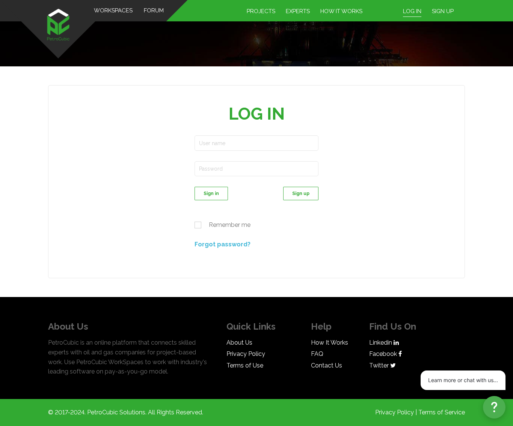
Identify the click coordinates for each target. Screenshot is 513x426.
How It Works (329, 342)
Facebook (383, 353)
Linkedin (381, 342)
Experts (298, 11)
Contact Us (326, 365)
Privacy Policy (245, 353)
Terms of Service (441, 412)
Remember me (229, 225)
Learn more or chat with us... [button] (463, 380)
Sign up (443, 11)
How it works (341, 11)
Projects (261, 11)
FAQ (317, 353)
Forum (154, 10)
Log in (412, 11)
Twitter (379, 365)
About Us (239, 342)
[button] (494, 407)
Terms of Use (244, 365)
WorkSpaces (113, 10)
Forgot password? (222, 244)
